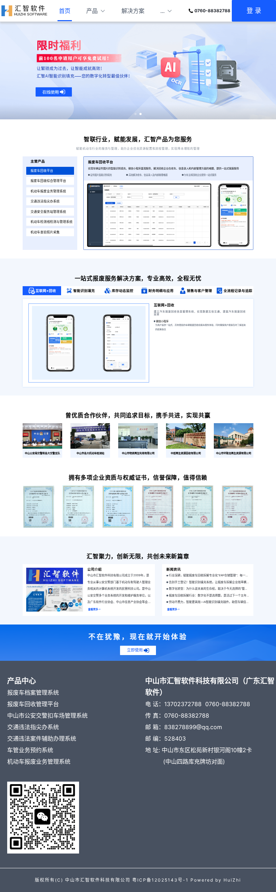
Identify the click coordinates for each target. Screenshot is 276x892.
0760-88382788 (212, 10)
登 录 (254, 10)
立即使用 (135, 650)
